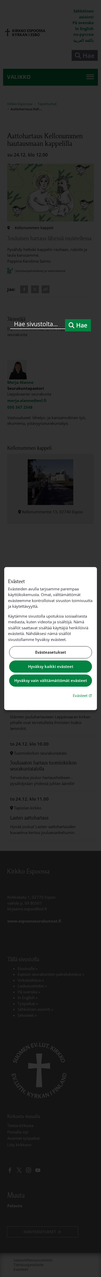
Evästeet (83, 695)
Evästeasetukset (50, 652)
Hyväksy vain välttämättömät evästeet (50, 680)
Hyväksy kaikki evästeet (50, 666)
